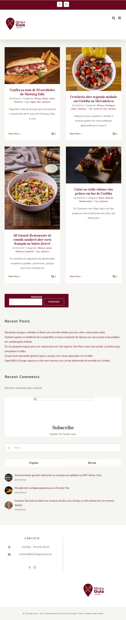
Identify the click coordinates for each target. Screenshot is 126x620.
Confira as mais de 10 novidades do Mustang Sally (32, 92)
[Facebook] (29, 567)
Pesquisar (36, 297)
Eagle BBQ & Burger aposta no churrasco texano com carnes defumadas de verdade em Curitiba (57, 361)
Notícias (18, 102)
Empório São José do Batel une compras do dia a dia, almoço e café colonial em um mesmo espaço (64, 503)
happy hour (35, 102)
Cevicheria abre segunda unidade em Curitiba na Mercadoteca (93, 99)
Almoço (38, 98)
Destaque (110, 105)
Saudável (29, 251)
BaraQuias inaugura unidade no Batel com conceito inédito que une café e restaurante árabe (55, 332)
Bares (45, 98)
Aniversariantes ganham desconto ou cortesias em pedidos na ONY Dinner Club (58, 475)
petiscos (46, 102)
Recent (92, 463)
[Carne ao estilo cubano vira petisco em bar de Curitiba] (93, 165)
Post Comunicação (68, 613)
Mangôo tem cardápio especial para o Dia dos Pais (42, 488)
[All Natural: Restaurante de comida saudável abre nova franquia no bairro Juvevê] (32, 188)
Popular (33, 463)
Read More (13, 134)
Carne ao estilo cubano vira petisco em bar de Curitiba (93, 191)
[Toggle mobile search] (113, 18)
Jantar (52, 98)
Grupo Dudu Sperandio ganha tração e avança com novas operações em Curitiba (49, 356)
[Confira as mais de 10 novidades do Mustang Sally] (32, 65)
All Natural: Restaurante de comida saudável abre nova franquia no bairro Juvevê (32, 239)
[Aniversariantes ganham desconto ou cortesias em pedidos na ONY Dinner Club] (9, 476)
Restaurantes (85, 201)
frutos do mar (100, 109)
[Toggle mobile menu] (119, 18)
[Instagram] (34, 567)
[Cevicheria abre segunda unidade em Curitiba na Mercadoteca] (93, 69)
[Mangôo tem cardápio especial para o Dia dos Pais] (9, 489)
